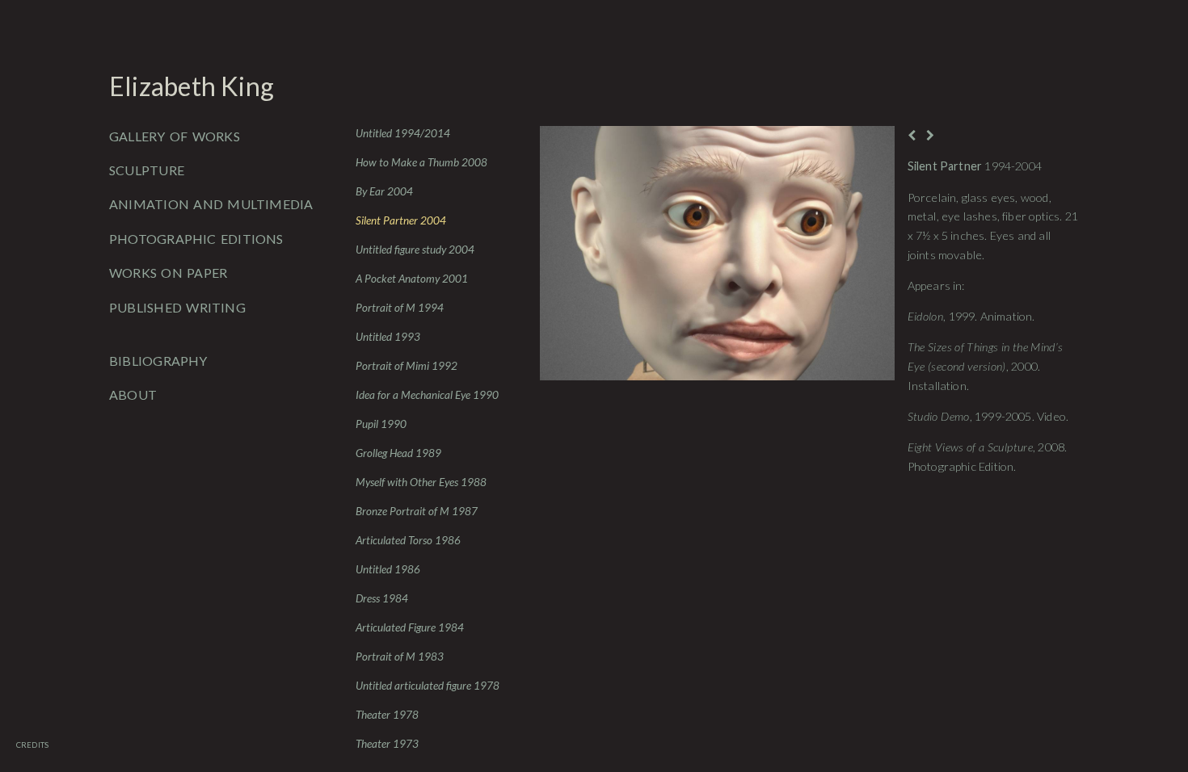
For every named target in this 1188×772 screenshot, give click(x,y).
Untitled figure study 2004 (415, 249)
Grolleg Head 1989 (398, 453)
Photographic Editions (196, 238)
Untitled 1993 (388, 336)
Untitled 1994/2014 (403, 133)
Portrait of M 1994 (400, 307)
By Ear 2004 (384, 191)
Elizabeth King (191, 86)
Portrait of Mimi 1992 (406, 365)
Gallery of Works (174, 136)
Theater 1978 (387, 714)
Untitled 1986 (388, 569)
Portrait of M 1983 (400, 656)
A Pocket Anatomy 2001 (412, 278)
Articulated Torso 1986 (408, 540)
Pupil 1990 (381, 423)
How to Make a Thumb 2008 (421, 162)
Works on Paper (168, 272)
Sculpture (146, 170)
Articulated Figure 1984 (410, 627)
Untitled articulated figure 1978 (427, 685)
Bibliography (158, 360)
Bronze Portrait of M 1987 (417, 511)
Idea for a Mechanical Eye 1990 (427, 394)
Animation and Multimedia (211, 204)
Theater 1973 (387, 743)
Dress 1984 (382, 598)
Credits (32, 745)
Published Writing (177, 307)
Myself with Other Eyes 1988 (421, 482)
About (133, 394)
